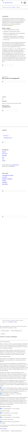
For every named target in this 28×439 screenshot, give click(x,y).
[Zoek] (21, 2)
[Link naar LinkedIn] (15, 323)
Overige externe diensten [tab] (4, 395)
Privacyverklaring (3, 428)
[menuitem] (21, 2)
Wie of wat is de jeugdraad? (10, 78)
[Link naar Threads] (13, 323)
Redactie (13, 166)
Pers (3, 159)
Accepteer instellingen (5, 330)
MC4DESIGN (11, 321)
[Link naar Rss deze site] (23, 323)
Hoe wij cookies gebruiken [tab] (5, 341)
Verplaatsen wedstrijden (7, 179)
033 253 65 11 (6, 135)
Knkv (3, 157)
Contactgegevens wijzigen (7, 175)
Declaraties (4, 155)
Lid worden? (4, 177)
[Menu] (24, 2)
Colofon (3, 160)
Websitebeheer (16, 164)
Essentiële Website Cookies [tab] (5, 356)
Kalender (4, 151)
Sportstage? (4, 182)
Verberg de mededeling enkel (16, 330)
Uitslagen (4, 180)
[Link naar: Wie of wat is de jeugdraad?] (8, 65)
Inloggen (15, 321)
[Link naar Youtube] (19, 323)
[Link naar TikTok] (17, 323)
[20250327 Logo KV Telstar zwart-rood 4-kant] (11, 2)
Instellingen (3, 333)
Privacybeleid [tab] (2, 423)
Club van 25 (4, 153)
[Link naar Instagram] (11, 323)
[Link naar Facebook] (9, 323)
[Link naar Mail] (25, 323)
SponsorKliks (5, 184)
